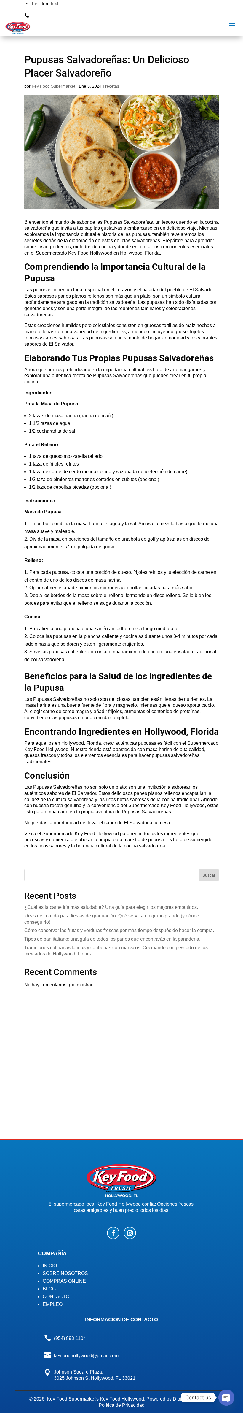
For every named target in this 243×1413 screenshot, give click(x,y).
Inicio (50, 1265)
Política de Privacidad (122, 1405)
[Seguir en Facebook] (113, 1233)
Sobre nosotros (65, 1273)
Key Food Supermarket (53, 86)
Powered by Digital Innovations (179, 1398)
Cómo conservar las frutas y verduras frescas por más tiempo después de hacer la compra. (119, 930)
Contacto (56, 1296)
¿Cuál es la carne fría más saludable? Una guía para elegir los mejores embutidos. (111, 907)
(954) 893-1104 (48, 14)
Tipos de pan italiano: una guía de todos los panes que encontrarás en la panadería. (112, 939)
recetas (112, 86)
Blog (49, 1288)
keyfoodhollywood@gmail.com (86, 1355)
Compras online (64, 1281)
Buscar (208, 875)
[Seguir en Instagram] (130, 1233)
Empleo (53, 1304)
